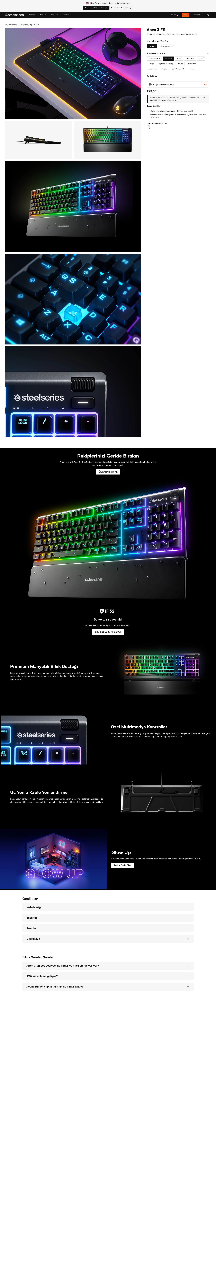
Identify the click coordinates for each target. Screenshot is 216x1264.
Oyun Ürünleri (11, 25)
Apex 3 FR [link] (34, 25)
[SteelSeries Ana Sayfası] (15, 15)
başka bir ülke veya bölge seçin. (163, 100)
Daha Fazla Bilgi (124, 866)
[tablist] (44, 15)
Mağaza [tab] (32, 15)
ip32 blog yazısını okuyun (109, 633)
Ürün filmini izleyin (109, 472)
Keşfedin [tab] (54, 15)
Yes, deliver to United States (96, 8)
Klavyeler (23, 25)
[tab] (174, 15)
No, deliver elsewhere (120, 8)
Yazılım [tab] (43, 15)
